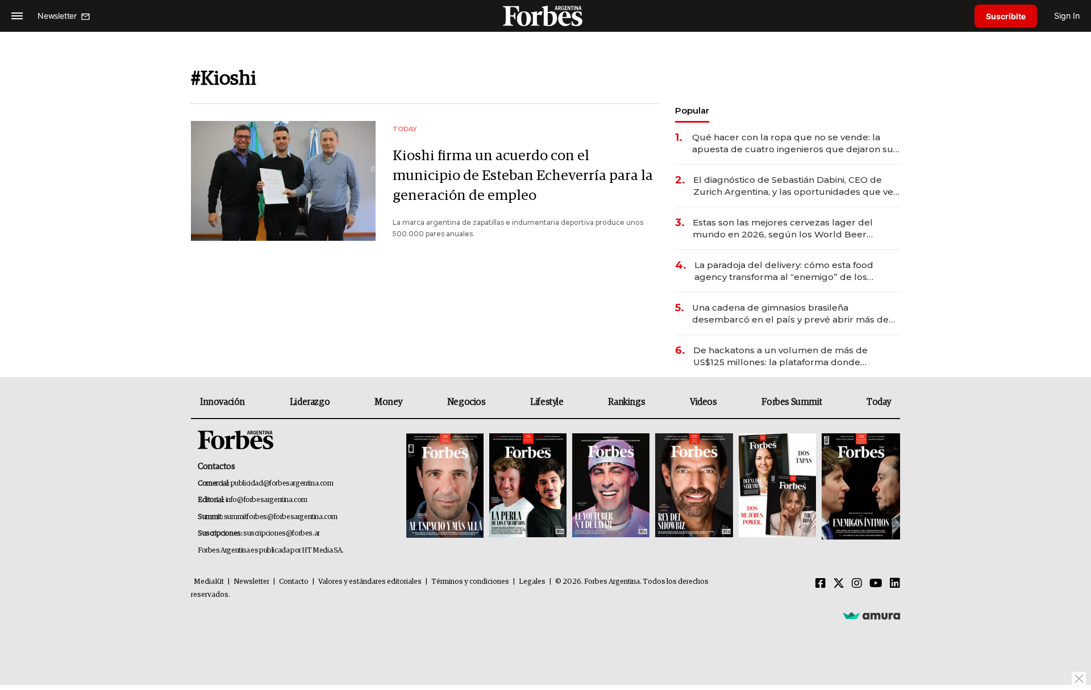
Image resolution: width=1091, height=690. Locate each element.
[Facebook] (820, 583)
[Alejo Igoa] (610, 486)
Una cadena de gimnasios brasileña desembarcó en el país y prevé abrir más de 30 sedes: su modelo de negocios (790, 313)
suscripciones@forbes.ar (281, 533)
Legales (532, 582)
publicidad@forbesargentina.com (282, 483)
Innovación (222, 402)
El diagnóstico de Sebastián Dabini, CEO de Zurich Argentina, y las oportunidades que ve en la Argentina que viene (793, 186)
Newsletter (251, 582)
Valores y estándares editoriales (370, 582)
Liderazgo (310, 402)
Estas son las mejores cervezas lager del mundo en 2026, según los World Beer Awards (783, 228)
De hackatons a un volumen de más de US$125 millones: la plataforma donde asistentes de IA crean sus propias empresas (792, 356)
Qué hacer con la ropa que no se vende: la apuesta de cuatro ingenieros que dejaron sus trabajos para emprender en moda (795, 143)
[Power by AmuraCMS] (871, 615)
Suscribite (1006, 16)
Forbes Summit (791, 402)
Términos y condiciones (470, 582)
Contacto (294, 582)
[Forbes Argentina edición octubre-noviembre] (777, 486)
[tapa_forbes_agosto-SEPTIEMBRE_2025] (859, 486)
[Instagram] (857, 583)
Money (388, 402)
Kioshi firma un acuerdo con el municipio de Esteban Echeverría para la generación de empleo (523, 176)
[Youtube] (875, 583)
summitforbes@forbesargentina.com (281, 517)
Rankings (626, 402)
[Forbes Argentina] (545, 16)
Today (879, 402)
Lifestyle (546, 402)
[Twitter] (838, 583)
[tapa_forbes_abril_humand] (527, 486)
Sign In (1067, 15)
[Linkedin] (895, 583)
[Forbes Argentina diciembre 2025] (693, 486)
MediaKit (209, 582)
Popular (692, 110)
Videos (703, 402)
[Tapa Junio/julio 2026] (444, 486)
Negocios (466, 402)
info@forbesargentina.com (266, 500)
